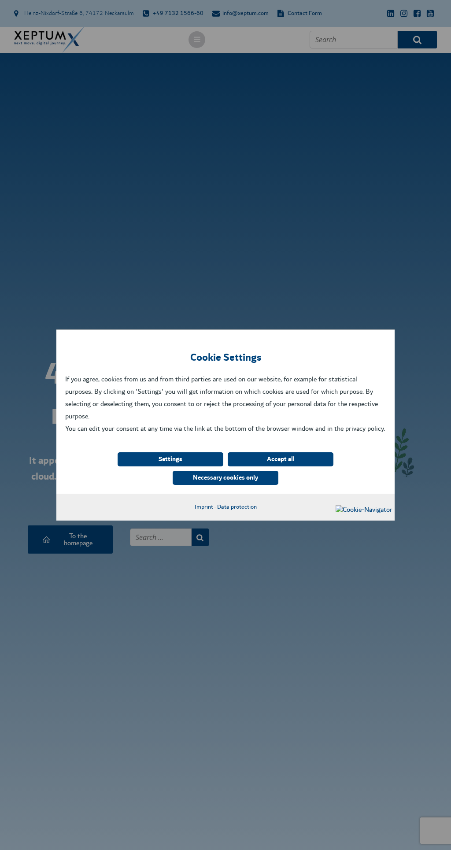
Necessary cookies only (225, 478)
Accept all (281, 459)
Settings (170, 459)
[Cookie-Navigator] (364, 509)
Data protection (237, 507)
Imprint (204, 507)
